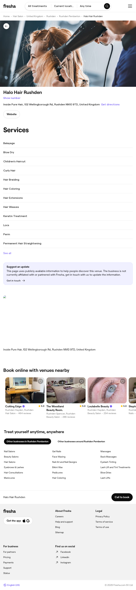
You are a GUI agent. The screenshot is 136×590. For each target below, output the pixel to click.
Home (6, 16)
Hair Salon (18, 16)
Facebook (66, 552)
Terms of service (104, 521)
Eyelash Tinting (108, 462)
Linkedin (65, 557)
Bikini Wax (57, 467)
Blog (57, 527)
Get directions (110, 104)
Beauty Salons (11, 456)
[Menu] (130, 6)
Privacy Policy (103, 516)
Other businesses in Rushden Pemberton (27, 441)
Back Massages (109, 456)
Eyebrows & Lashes (14, 467)
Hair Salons (9, 462)
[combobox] (38, 6)
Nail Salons (9, 451)
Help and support (64, 521)
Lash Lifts (105, 478)
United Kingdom (35, 16)
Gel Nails (56, 451)
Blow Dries (106, 472)
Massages (106, 451)
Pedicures (57, 472)
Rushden (51, 16)
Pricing (6, 557)
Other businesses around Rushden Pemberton (81, 441)
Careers (59, 516)
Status (6, 573)
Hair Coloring (59, 478)
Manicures (9, 478)
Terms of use (102, 527)
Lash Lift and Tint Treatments (115, 467)
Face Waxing (58, 456)
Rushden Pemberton (69, 16)
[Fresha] (9, 6)
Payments (8, 562)
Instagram (66, 562)
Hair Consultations (13, 472)
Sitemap (59, 532)
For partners (9, 552)
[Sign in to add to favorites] (40, 381)
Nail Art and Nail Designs (64, 462)
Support (7, 567)
